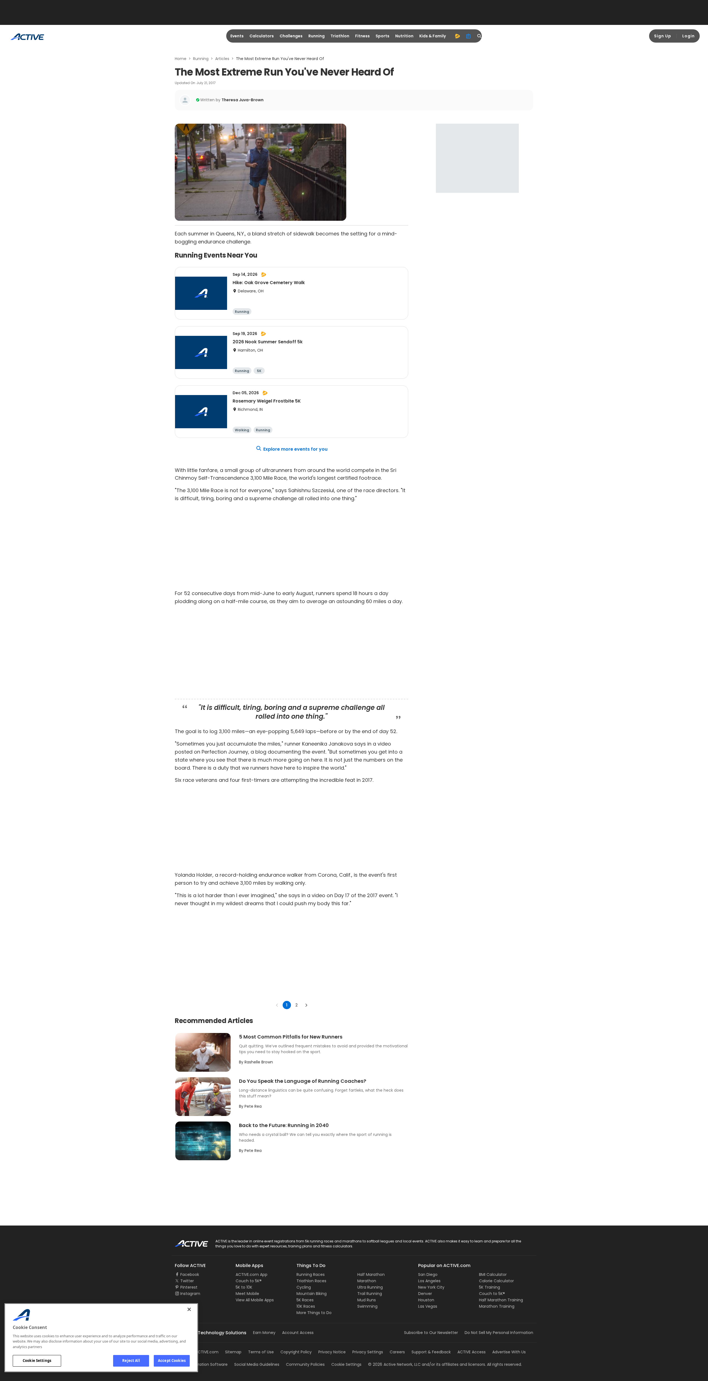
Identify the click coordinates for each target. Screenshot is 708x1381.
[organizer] (468, 36)
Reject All (131, 1360)
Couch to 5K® (249, 1281)
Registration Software (207, 1364)
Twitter (187, 1281)
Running (316, 36)
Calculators (261, 36)
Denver (425, 1293)
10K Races (305, 1306)
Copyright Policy (296, 1352)
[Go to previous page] (277, 1005)
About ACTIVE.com (200, 1352)
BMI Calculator (493, 1274)
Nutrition (404, 36)
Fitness (362, 36)
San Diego (428, 1274)
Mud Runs (366, 1300)
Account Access (298, 1332)
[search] (480, 36)
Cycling (303, 1287)
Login (688, 36)
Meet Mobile (247, 1293)
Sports (382, 36)
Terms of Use (261, 1352)
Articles (222, 58)
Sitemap (233, 1352)
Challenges (291, 36)
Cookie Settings (37, 1360)
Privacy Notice (332, 1352)
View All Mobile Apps (255, 1300)
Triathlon (339, 36)
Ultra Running (370, 1287)
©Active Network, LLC (394, 1364)
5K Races (305, 1300)
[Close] (189, 1309)
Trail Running (369, 1293)
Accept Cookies (172, 1360)
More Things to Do (314, 1312)
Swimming (367, 1306)
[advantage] (457, 36)
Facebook (189, 1274)
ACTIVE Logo (186, 1241)
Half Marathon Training (501, 1300)
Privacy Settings (367, 1352)
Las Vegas (427, 1306)
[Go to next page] (306, 1005)
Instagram (190, 1293)
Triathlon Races (311, 1281)
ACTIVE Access (471, 1352)
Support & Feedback (431, 1352)
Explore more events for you (295, 449)
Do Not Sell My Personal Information (499, 1332)
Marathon (366, 1281)
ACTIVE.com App (251, 1274)
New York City (431, 1287)
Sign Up (662, 36)
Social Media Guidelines (256, 1364)
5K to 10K (244, 1287)
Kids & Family (432, 36)
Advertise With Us (509, 1352)
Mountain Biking (311, 1293)
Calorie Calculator (496, 1281)
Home (180, 58)
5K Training (489, 1287)
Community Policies (305, 1364)
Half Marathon (371, 1274)
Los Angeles (429, 1281)
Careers (397, 1352)
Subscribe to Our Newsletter (431, 1332)
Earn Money (264, 1332)
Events (237, 36)
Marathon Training (496, 1306)
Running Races (310, 1274)
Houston (426, 1300)
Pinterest (188, 1287)
